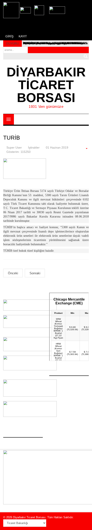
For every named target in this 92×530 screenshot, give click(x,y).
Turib (11, 137)
